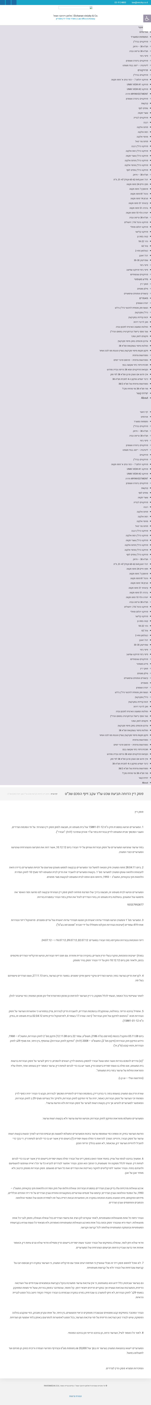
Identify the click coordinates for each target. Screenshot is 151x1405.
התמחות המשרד (139, 37)
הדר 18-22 (143, 241)
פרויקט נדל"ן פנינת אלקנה (136, 160)
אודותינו (143, 32)
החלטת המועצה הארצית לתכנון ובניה (132, 327)
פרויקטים (143, 70)
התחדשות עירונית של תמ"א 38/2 (133, 383)
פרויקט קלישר (141, 231)
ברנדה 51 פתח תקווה (138, 208)
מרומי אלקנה (142, 136)
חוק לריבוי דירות (141, 322)
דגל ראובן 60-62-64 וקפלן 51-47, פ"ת (131, 179)
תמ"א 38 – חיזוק (140, 46)
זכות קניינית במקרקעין (138, 317)
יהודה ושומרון (142, 303)
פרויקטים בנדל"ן (140, 41)
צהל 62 (145, 246)
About (144, 398)
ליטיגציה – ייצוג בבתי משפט (135, 65)
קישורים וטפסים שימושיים (136, 293)
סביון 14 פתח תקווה (139, 198)
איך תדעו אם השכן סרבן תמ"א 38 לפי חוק (129, 374)
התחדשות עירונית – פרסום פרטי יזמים (131, 360)
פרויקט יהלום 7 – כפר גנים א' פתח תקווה (129, 79)
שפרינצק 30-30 (141, 260)
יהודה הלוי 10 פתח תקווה (137, 212)
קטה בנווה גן (142, 236)
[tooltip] (147, 27)
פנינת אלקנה (142, 127)
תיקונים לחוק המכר (139, 336)
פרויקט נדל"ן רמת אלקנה (137, 151)
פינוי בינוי (144, 56)
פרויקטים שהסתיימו (139, 274)
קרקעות (144, 103)
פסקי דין (144, 284)
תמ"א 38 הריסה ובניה (138, 51)
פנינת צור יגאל (141, 141)
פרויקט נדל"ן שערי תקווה (137, 155)
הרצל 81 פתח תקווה (139, 193)
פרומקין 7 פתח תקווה (138, 189)
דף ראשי (144, 412)
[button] (75, 405)
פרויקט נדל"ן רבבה (139, 146)
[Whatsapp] (8, 2)
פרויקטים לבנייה (141, 117)
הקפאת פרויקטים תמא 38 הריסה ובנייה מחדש (127, 369)
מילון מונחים (142, 288)
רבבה (145, 122)
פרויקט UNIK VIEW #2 (137, 89)
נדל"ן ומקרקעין (141, 312)
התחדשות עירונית (140, 355)
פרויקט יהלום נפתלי (139, 227)
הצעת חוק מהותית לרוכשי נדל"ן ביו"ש (131, 307)
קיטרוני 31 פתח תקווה (138, 203)
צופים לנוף (143, 108)
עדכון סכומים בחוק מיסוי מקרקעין (133, 341)
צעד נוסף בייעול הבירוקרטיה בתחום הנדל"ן (129, 331)
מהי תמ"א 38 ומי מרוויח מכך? (135, 388)
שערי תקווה (143, 113)
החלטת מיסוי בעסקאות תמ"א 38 (133, 345)
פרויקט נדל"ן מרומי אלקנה (136, 165)
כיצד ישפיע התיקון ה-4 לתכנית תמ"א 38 (130, 379)
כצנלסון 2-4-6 (141, 250)
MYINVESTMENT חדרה (136, 94)
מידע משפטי (141, 279)
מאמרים (143, 298)
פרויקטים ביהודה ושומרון (137, 60)
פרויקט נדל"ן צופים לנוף (137, 170)
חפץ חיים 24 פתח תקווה (137, 184)
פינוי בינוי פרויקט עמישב (137, 269)
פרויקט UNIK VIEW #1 (137, 84)
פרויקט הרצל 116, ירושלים (136, 222)
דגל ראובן (143, 255)
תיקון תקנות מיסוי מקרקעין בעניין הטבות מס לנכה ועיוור (123, 350)
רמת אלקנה (143, 132)
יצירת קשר (142, 393)
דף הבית (54, 793)
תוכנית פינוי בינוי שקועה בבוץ (135, 365)
